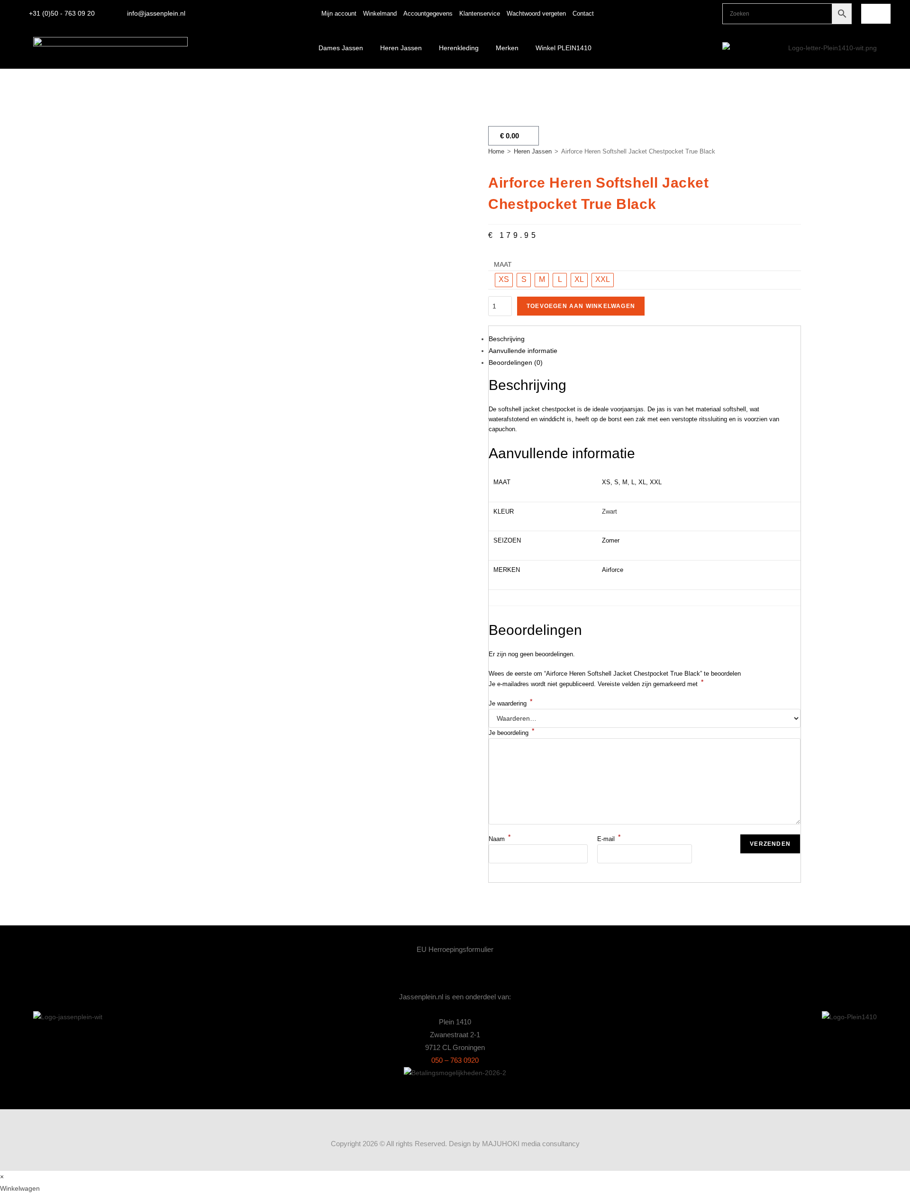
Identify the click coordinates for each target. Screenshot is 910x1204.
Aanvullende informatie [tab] (523, 350)
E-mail (608, 838)
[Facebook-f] (703, 13)
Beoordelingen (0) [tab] (516, 362)
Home (496, 151)
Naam (499, 838)
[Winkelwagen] (876, 14)
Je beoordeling (511, 732)
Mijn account (338, 13)
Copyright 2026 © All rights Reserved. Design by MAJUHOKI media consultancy (455, 1144)
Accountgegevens (428, 13)
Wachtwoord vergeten (536, 13)
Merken (507, 48)
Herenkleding (459, 48)
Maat (503, 264)
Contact (583, 13)
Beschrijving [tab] (507, 339)
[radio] (504, 280)
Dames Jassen (340, 48)
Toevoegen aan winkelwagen (581, 306)
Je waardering (510, 703)
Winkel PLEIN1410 (564, 48)
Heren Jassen (401, 48)
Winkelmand (380, 13)
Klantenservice (479, 13)
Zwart (609, 511)
